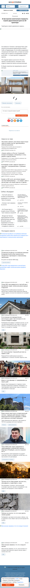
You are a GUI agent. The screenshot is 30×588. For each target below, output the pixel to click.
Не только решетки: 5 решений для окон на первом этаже (13, 352)
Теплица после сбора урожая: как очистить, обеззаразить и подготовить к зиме (14, 482)
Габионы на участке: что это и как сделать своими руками (13, 514)
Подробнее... (20, 582)
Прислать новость (14, 133)
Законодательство (12, 424)
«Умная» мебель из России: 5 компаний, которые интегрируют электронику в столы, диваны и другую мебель (13, 155)
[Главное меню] (3, 6)
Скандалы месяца (6, 262)
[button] (21, 120)
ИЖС (3, 329)
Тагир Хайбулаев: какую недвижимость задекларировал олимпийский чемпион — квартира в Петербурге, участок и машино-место (13, 449)
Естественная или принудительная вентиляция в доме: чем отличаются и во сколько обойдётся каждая (13, 319)
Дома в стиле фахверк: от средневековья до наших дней (14, 381)
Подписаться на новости (14, 130)
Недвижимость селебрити (8, 459)
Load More (15, 559)
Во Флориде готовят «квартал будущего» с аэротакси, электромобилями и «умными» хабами (13, 166)
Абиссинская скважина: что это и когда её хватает (13, 545)
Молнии (4, 424)
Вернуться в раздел (23, 10)
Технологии (18, 103)
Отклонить (21, 584)
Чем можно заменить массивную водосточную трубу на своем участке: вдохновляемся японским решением (14, 143)
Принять (8, 585)
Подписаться (23, 6)
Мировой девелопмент (7, 103)
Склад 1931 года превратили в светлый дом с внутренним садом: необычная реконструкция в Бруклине (14, 286)
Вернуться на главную (8, 10)
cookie (17, 578)
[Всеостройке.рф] (15, 2)
